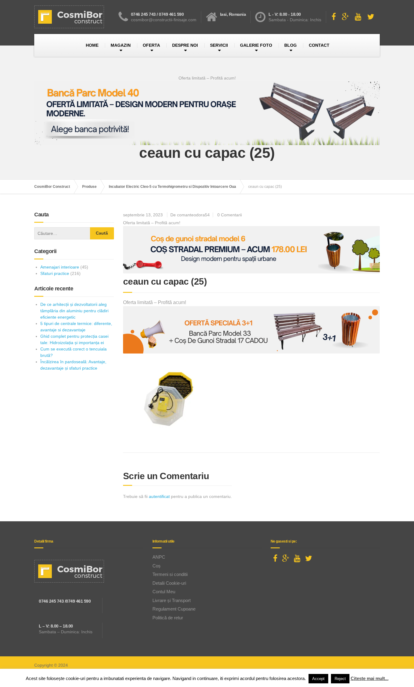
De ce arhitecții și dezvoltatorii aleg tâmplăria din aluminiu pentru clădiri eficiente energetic (74, 311)
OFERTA (151, 45)
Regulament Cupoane (173, 608)
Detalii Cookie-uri (169, 583)
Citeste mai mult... (370, 678)
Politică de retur (167, 617)
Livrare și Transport (171, 600)
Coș (156, 565)
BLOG (290, 45)
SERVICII (219, 45)
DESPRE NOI (185, 45)
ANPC (158, 557)
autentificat (159, 496)
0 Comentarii (229, 214)
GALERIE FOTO (256, 45)
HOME (92, 45)
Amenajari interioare (59, 267)
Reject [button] (340, 678)
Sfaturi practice (54, 273)
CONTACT (319, 45)
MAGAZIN (121, 45)
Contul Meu (163, 591)
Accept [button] (318, 678)
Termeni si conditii (170, 574)
